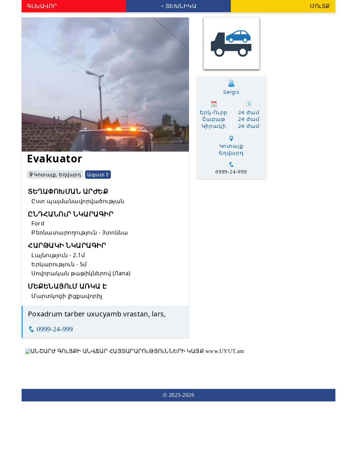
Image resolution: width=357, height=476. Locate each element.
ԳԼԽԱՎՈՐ (42, 6)
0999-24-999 (55, 329)
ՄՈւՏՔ (320, 6)
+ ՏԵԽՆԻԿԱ (179, 6)
